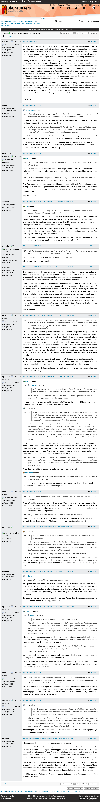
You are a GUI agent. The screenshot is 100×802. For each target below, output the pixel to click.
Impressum (52, 798)
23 (86, 33)
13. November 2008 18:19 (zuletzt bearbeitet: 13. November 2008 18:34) (48, 376)
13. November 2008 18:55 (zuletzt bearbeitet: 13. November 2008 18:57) (48, 571)
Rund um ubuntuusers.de (27, 21)
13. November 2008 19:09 (32, 700)
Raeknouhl (6, 267)
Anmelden (85, 2)
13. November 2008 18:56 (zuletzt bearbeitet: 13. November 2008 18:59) (48, 606)
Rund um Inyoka (7, 23)
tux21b (5, 41)
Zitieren (93, 41)
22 (83, 33)
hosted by (5, 2)
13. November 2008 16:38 (32, 153)
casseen (5, 202)
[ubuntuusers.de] (16, 10)
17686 (11, 170)
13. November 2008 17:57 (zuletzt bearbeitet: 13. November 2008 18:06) (48, 315)
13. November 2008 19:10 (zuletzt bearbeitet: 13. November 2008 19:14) (48, 738)
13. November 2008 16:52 (32, 246)
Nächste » (93, 33)
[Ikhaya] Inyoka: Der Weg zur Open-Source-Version (69, 792)
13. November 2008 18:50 (32, 492)
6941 (11, 330)
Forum (61, 5)
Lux (26, 207)
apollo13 (6, 376)
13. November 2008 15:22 (32, 105)
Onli (4, 315)
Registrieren (94, 2)
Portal (52, 5)
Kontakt (35, 798)
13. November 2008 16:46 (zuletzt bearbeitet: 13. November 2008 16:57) (48, 202)
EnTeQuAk (29, 110)
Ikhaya (75, 5)
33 (10, 210)
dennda (5, 246)
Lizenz (29, 798)
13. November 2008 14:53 (32, 41)
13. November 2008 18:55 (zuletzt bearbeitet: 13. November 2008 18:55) (48, 527)
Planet (83, 5)
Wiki (68, 5)
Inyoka (12, 796)
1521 (11, 391)
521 (10, 257)
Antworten (8, 36)
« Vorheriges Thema (75, 788)
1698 (11, 53)
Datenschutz (43, 798)
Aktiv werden (11, 21)
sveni (4, 105)
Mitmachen (94, 5)
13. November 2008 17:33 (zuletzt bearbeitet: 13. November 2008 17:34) (48, 267)
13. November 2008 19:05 (32, 673)
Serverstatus (61, 798)
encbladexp (7, 153)
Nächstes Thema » (91, 788)
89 (10, 114)
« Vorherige (65, 33)
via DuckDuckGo (93, 21)
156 (10, 275)
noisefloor (29, 473)
